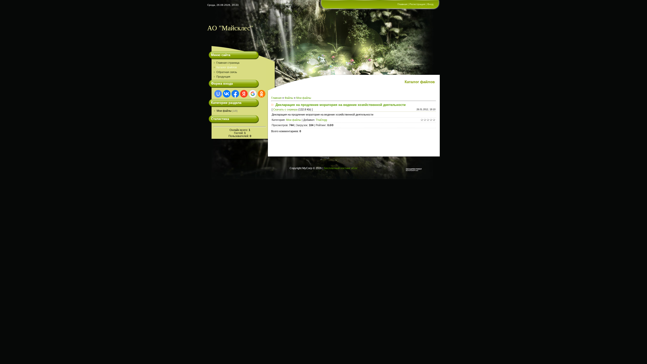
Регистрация (417, 4)
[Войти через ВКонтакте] (226, 94)
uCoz (354, 168)
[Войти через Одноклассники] (261, 94)
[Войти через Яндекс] (244, 94)
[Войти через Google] (253, 94)
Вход (430, 4)
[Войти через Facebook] (235, 94)
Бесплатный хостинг (337, 168)
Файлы (289, 97)
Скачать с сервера (285, 109)
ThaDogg (321, 119)
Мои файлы (224, 110)
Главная (402, 4)
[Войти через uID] (218, 94)
